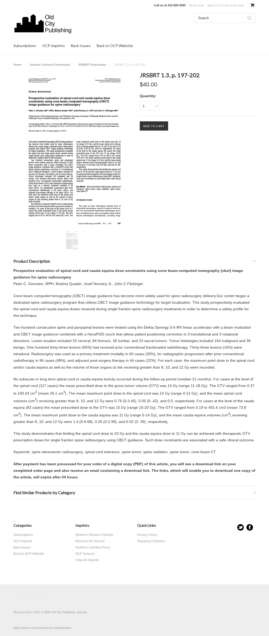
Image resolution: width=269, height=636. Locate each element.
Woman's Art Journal (90, 541)
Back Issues (81, 45)
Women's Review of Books (94, 535)
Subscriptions (24, 45)
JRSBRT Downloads (92, 64)
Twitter (240, 527)
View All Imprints (87, 560)
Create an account (232, 5)
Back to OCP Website (115, 45)
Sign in (211, 5)
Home (17, 64)
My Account (196, 5)
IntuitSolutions (62, 627)
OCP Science (85, 554)
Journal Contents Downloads (49, 64)
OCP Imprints (53, 45)
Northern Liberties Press (92, 547)
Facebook (249, 527)
